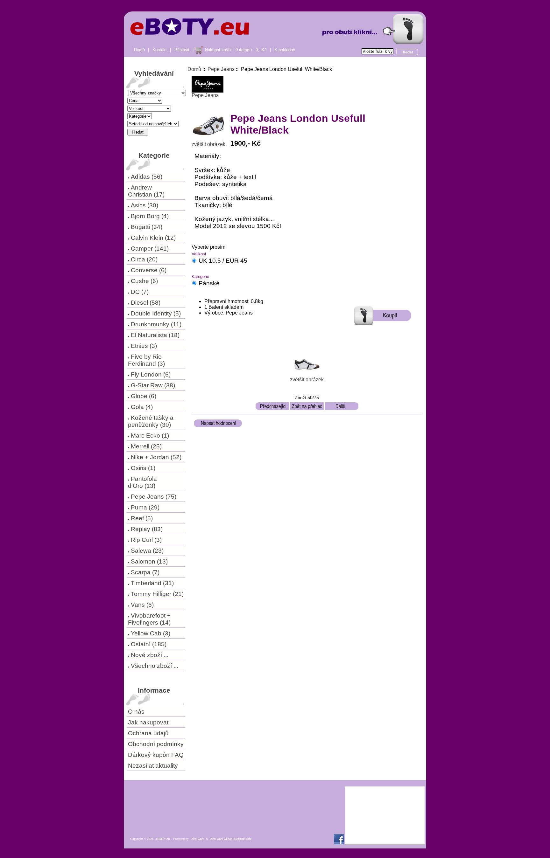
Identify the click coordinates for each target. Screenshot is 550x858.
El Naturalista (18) (155, 335)
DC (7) (140, 291)
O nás (136, 711)
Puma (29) (145, 507)
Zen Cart (197, 839)
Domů (139, 49)
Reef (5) (142, 518)
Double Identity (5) (156, 313)
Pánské (209, 283)
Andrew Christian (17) (146, 191)
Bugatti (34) (146, 227)
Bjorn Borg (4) (150, 216)
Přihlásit (181, 49)
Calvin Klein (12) (153, 237)
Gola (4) (142, 407)
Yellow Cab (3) (150, 633)
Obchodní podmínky (156, 744)
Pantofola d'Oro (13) (142, 482)
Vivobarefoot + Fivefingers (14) (149, 619)
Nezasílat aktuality (153, 765)
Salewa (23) (147, 550)
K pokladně (284, 49)
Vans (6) (142, 604)
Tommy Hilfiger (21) (157, 594)
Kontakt (159, 49)
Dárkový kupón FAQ (156, 754)
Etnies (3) (144, 346)
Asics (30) (144, 205)
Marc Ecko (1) (150, 435)
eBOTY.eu (163, 839)
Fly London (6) (151, 374)
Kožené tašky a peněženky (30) (150, 421)
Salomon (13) (149, 561)
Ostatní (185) (148, 644)
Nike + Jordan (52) (156, 457)
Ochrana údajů (148, 733)
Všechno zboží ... (154, 665)
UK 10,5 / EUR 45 (223, 260)
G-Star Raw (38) (153, 385)
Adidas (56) (146, 176)
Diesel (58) (145, 302)
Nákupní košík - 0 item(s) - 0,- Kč (236, 49)
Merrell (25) (146, 446)
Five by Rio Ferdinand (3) (146, 360)
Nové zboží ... (149, 655)
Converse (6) (148, 270)
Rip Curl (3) (146, 539)
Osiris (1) (143, 468)
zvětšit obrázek (307, 379)
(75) (153, 496)
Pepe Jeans (221, 69)
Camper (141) (150, 248)
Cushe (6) (144, 281)
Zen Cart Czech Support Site (231, 839)
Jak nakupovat (148, 722)
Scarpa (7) (145, 572)
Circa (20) (144, 259)
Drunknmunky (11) (156, 324)
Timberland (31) (152, 583)
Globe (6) (143, 396)
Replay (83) (147, 529)
